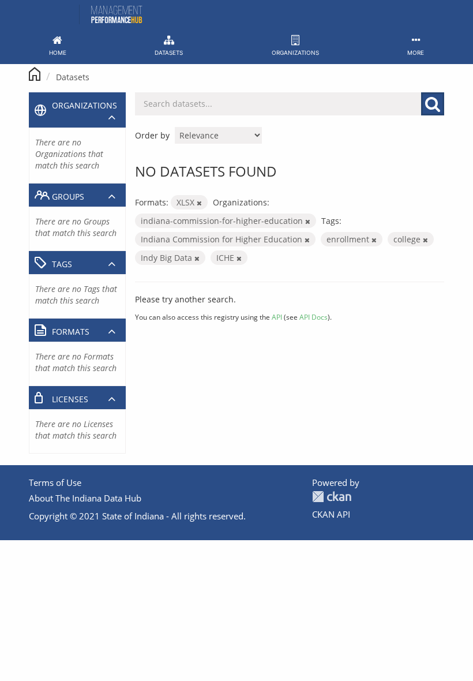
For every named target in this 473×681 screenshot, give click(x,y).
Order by (152, 135)
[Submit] (432, 103)
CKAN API (331, 514)
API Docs (313, 316)
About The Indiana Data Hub (85, 498)
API (277, 316)
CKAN (331, 497)
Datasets (72, 77)
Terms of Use (55, 482)
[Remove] (199, 203)
